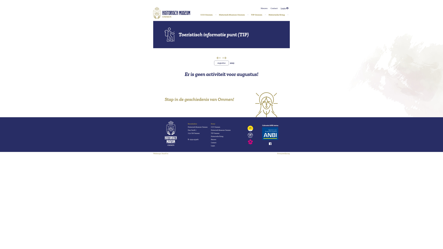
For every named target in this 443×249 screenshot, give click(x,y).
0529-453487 (193, 140)
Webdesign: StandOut (160, 154)
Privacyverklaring (283, 154)
